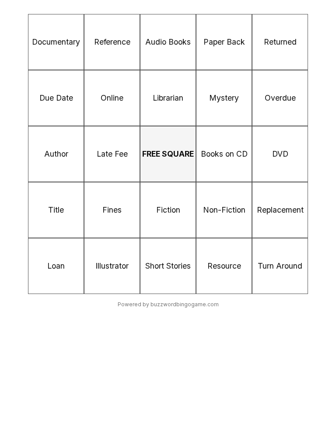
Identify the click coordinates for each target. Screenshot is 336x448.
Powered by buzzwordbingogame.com (168, 304)
